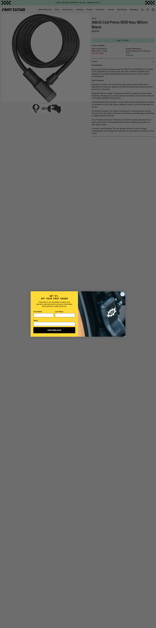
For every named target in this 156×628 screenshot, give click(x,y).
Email (36, 320)
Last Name (59, 312)
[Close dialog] (122, 294)
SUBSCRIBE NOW (54, 330)
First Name (38, 312)
